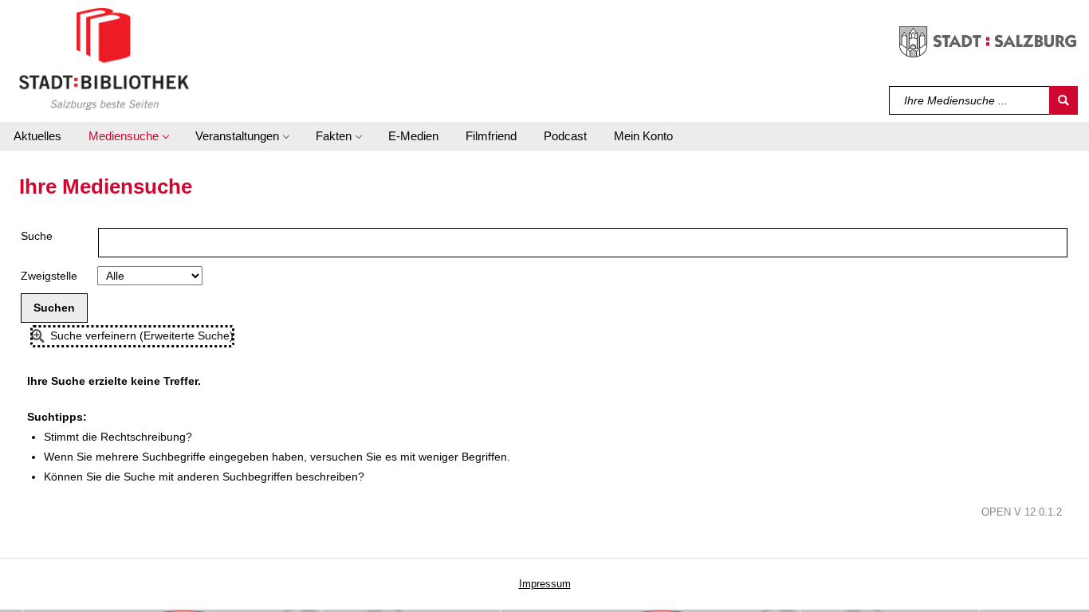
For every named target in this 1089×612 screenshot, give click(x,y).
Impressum (545, 584)
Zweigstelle (49, 275)
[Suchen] (1063, 100)
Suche (37, 236)
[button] (128, 136)
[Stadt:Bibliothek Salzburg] (104, 58)
